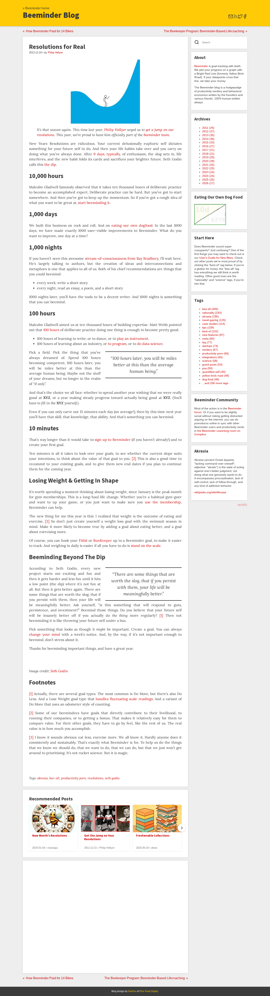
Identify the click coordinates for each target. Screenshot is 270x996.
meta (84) (208, 338)
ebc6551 (242, 504)
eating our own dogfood (132, 225)
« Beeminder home (36, 8)
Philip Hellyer (55, 52)
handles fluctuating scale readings (124, 699)
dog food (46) (210, 379)
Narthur (132, 991)
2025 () (208, 179)
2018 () (208, 153)
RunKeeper (102, 540)
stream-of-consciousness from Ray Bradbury (122, 258)
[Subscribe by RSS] (235, 17)
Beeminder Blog (51, 15)
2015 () (208, 142)
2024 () (208, 175)
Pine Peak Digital (148, 991)
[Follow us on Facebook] (245, 17)
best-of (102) (210, 331)
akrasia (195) (210, 316)
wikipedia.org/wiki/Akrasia (210, 492)
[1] (161, 615)
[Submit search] (198, 42)
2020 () (208, 161)
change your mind (44, 634)
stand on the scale (146, 545)
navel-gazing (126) (214, 320)
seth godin (112, 778)
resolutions (95, 778)
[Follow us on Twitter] (240, 17)
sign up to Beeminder (113, 439)
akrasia (42, 778)
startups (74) (210, 345)
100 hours (51, 330)
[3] (47, 521)
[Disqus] (105, 916)
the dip (50, 164)
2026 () (208, 183)
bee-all (54, 778)
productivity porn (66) (215, 353)
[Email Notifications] (230, 17)
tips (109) (208, 327)
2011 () (208, 127)
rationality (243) (212, 312)
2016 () (208, 146)
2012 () (208, 131)
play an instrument (132, 338)
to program (117, 343)
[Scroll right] (182, 828)
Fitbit (83, 540)
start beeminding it (94, 202)
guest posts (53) (212, 364)
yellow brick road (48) (215, 375)
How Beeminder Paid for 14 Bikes (49, 31)
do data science (150, 343)
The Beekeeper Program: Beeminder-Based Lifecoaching (204, 31)
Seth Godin (59, 671)
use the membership (163, 502)
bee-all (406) (210, 309)
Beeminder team (156, 135)
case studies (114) (213, 323)
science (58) (210, 360)
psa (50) (207, 368)
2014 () (208, 138)
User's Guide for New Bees (216, 257)
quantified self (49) (214, 371)
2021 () (208, 164)
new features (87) (213, 334)
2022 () (208, 168)
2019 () (208, 157)
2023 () (208, 172)
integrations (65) (212, 357)
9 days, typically (106, 154)
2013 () (208, 135)
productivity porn (73, 778)
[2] (134, 458)
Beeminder (201, 66)
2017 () (208, 149)
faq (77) (207, 342)
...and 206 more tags (215, 383)
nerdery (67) (210, 349)
